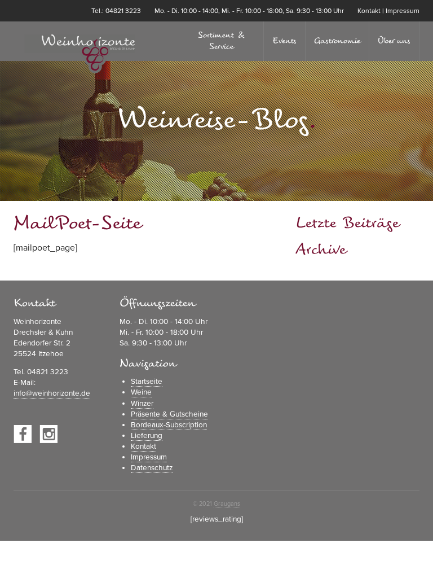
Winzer (142, 403)
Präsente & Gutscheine (169, 414)
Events (284, 41)
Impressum (402, 11)
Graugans (227, 503)
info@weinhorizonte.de (52, 393)
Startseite (146, 381)
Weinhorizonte (78, 54)
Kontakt (369, 11)
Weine (141, 392)
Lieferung (146, 435)
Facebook (23, 434)
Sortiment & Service (221, 40)
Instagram (48, 434)
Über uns (394, 41)
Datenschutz (152, 467)
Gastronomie (337, 41)
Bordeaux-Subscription (169, 425)
